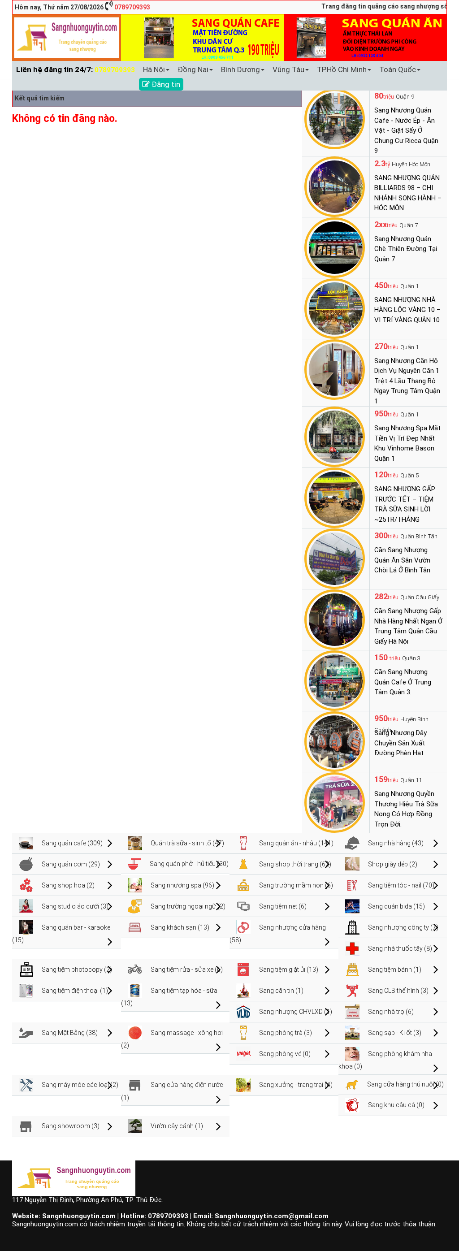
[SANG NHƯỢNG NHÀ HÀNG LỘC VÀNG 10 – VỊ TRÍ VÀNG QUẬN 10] (334, 308)
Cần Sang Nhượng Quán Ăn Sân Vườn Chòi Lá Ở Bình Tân (402, 560)
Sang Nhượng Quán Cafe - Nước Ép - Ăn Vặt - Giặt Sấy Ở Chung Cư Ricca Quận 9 (406, 130)
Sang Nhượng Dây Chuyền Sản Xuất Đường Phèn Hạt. (400, 743)
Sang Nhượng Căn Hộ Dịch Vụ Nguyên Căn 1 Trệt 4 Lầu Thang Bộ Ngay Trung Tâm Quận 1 (407, 381)
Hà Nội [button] (154, 69)
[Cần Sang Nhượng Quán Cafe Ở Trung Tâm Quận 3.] (334, 680)
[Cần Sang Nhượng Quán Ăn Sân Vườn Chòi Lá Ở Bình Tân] (334, 558)
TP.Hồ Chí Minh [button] (342, 69)
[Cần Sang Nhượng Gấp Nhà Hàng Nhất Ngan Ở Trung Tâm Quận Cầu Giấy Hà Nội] (334, 619)
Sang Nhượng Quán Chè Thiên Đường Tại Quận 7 (405, 249)
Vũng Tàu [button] (288, 69)
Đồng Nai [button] (193, 69)
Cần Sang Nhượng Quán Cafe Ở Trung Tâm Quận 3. (402, 682)
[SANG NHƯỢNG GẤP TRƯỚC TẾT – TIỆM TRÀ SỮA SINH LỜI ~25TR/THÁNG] (334, 497)
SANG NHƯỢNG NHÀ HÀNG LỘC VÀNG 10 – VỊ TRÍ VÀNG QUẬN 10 (407, 310)
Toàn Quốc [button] (397, 69)
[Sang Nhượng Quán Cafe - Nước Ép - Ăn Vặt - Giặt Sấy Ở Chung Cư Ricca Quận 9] (334, 118)
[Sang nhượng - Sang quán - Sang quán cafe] (66, 37)
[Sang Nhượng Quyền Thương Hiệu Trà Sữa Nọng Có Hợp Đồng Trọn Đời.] (334, 802)
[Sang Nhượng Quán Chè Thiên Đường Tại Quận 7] (334, 247)
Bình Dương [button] (240, 69)
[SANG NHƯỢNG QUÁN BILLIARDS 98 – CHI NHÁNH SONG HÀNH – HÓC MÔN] (334, 186)
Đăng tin (165, 84)
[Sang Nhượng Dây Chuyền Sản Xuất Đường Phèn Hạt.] (334, 741)
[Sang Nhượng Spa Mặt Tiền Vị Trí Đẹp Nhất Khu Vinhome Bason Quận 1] (334, 436)
